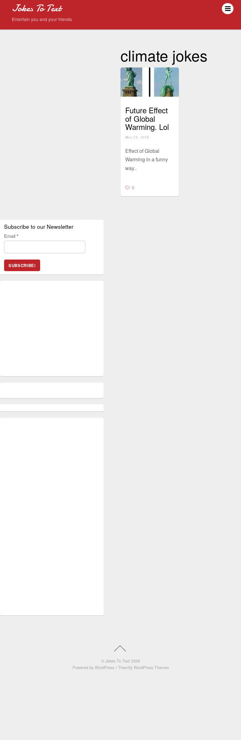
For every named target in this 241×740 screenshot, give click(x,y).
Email (11, 236)
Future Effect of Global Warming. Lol (147, 118)
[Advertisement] (51, 331)
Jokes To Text (117, 661)
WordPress (104, 667)
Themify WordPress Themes (143, 667)
